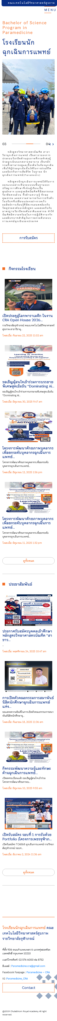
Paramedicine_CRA (17, 978)
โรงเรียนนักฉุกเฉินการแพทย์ (24, 928)
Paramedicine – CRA (38, 972)
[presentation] (50, 143)
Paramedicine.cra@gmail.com (28, 966)
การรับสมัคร (28, 238)
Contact (28, 988)
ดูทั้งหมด (28, 560)
